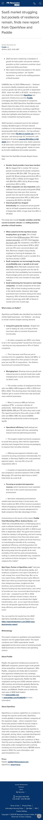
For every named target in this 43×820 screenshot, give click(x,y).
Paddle (30, 98)
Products (21, 787)
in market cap (25, 133)
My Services (20, 792)
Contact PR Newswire (21, 785)
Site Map (29, 808)
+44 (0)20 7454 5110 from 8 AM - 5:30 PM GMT (21, 798)
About (21, 789)
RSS (36, 808)
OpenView (28, 95)
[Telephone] (34, 3)
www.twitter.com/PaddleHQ (14, 697)
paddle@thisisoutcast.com (18, 762)
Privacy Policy (26, 805)
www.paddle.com (12, 695)
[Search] (40, 3)
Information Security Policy (14, 808)
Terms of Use (14, 805)
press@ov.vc (15, 764)
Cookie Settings (21, 811)
